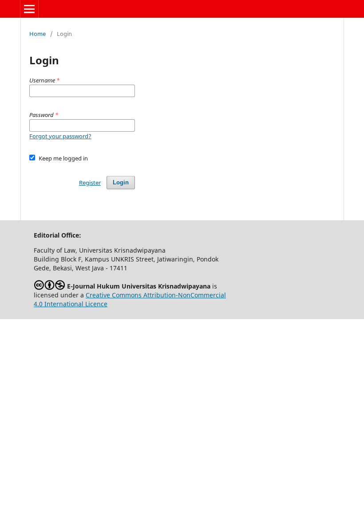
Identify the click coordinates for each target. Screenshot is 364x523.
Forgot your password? (60, 136)
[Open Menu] (29, 9)
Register (90, 183)
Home (37, 34)
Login (121, 182)
